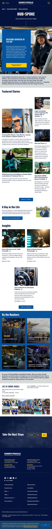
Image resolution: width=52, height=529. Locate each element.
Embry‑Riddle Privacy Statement (30, 526)
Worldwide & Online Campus (33, 459)
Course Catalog (8, 501)
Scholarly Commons (9, 497)
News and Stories (23, 9)
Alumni (6, 491)
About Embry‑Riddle (12, 9)
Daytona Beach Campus (9, 459)
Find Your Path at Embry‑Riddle (16, 65)
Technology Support (6, 516)
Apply (44, 435)
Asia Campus (30, 464)
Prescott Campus (8, 464)
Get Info (31, 435)
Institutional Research (32, 497)
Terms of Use (37, 515)
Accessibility (4, 515)
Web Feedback (44, 515)
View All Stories (26, 199)
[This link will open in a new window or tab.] (5, 478)
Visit (38, 435)
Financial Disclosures (32, 494)
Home (3, 9)
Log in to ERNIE (9, 480)
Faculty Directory (8, 488)
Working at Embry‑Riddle (33, 501)
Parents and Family (8, 484)
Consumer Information (32, 491)
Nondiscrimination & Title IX (14, 515)
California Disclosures (32, 504)
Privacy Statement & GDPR (27, 515)
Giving (5, 494)
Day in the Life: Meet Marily (12, 218)
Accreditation (30, 488)
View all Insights (26, 307)
